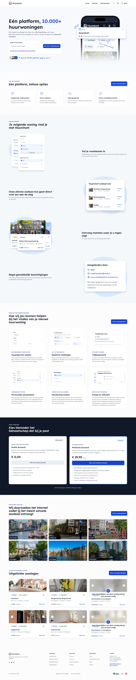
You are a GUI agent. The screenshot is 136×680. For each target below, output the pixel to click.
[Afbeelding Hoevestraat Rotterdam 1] (66, 621)
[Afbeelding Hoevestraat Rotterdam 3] (68, 621)
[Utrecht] (108, 529)
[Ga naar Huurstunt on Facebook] (11, 662)
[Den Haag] (68, 551)
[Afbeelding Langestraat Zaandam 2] (27, 621)
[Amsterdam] (28, 529)
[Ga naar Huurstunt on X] (9, 662)
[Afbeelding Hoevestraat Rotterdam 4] (69, 621)
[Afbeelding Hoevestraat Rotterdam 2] (67, 621)
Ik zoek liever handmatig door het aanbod (22, 51)
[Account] (118, 3)
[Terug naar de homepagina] (15, 3)
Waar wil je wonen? (16, 42)
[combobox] (24, 46)
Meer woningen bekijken (118, 573)
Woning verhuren (53, 659)
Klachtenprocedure (94, 659)
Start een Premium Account (98, 463)
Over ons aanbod (73, 662)
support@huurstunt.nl (115, 664)
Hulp (90, 656)
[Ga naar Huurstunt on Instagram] (13, 662)
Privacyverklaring (75, 673)
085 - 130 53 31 (114, 665)
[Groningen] (28, 551)
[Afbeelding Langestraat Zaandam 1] (26, 621)
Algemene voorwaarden (62, 673)
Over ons (71, 659)
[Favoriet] (43, 595)
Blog (90, 662)
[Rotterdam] (108, 551)
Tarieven (71, 656)
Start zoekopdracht (53, 46)
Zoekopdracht (53, 664)
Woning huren (52, 656)
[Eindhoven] (68, 529)
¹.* (50, 58)
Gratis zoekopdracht (119, 83)
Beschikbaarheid (53, 662)
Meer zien (42, 604)
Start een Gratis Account (38, 462)
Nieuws (91, 664)
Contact (71, 664)
